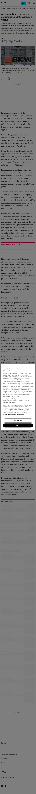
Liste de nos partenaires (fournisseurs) (13, 414)
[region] (18, 397)
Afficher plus (18, 420)
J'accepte (18, 425)
